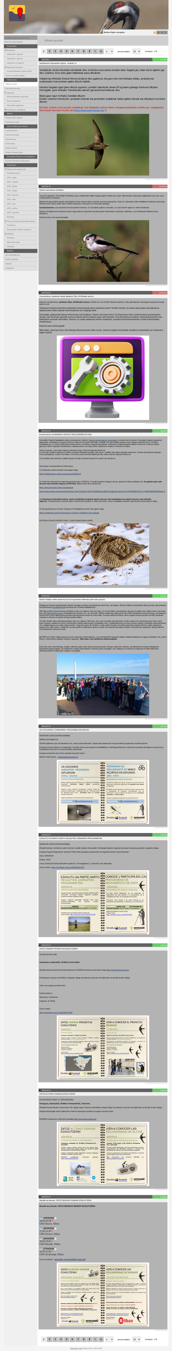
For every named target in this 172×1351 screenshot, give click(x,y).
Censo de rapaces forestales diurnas (20, 221)
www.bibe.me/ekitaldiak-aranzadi (70, 1259)
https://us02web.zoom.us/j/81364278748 (55, 1013)
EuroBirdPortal (59, 607)
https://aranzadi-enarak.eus (89, 110)
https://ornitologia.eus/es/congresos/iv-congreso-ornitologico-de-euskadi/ (69, 513)
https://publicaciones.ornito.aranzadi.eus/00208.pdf (60, 474)
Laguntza (10, 93)
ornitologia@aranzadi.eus (67, 757)
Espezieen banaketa (14, 67)
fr (165, 32)
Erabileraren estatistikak (15, 110)
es (158, 32)
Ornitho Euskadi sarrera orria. (17, 38)
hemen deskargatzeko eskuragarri (103, 440)
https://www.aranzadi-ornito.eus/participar (56, 487)
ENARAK (10, 234)
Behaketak (10, 50)
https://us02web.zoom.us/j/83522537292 (67, 867)
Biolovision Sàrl (76, 1348)
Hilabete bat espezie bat (16, 169)
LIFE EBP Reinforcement (52, 613)
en (162, 32)
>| (101, 51)
